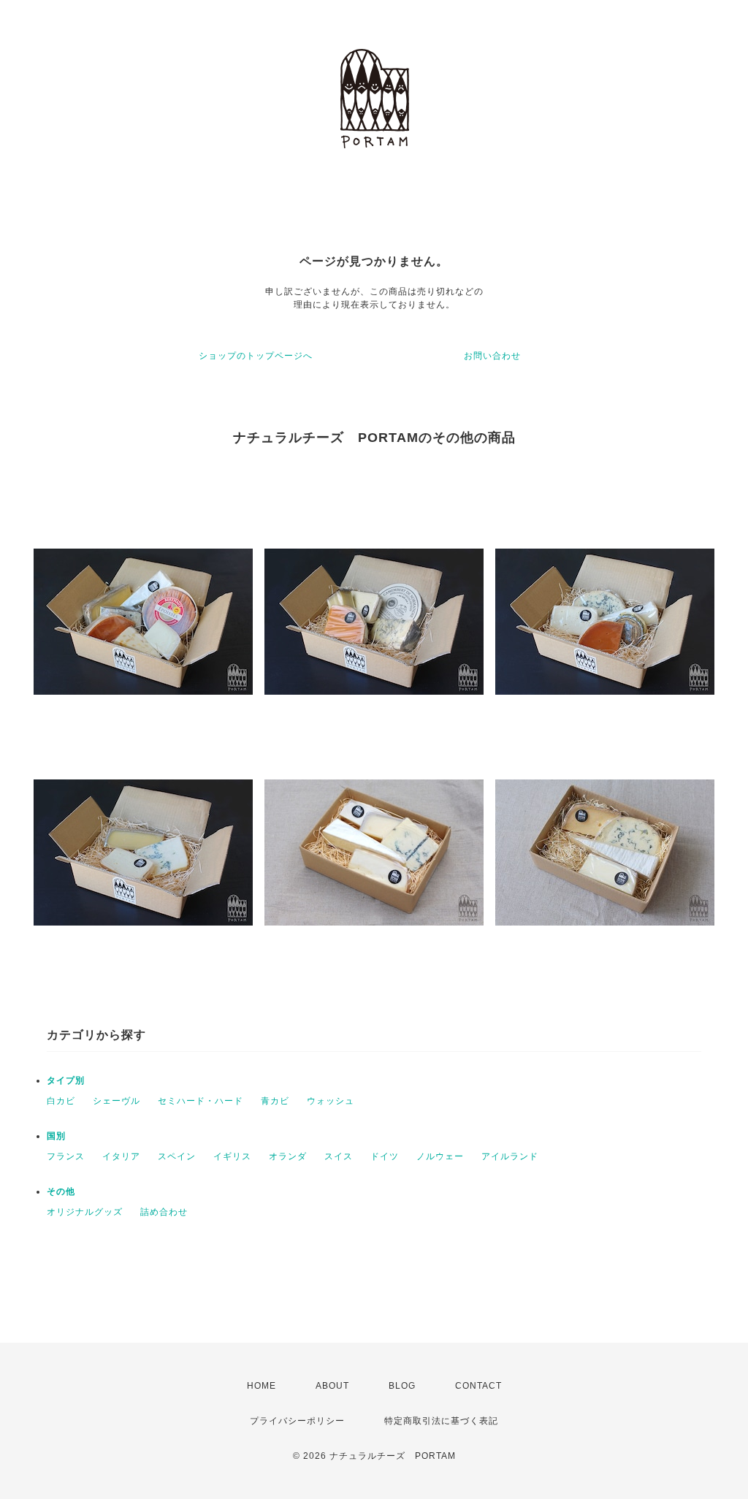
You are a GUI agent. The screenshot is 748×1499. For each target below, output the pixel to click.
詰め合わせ (164, 1212)
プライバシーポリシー (297, 1421)
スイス (338, 1156)
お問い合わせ (492, 356)
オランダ (288, 1156)
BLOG (402, 1386)
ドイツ (384, 1156)
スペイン (177, 1156)
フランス (66, 1156)
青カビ (275, 1101)
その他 (61, 1191)
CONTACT (478, 1386)
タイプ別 (66, 1080)
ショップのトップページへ (256, 356)
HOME (261, 1386)
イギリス (232, 1156)
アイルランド (509, 1156)
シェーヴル (116, 1101)
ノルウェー (440, 1156)
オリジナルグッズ (85, 1212)
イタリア (121, 1156)
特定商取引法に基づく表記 (441, 1421)
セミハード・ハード (200, 1101)
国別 (56, 1136)
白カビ (61, 1101)
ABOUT (332, 1386)
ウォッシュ (330, 1101)
